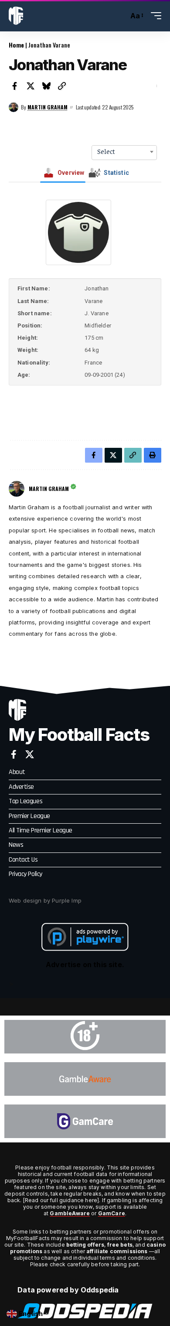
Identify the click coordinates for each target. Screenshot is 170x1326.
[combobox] (124, 152)
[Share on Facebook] (15, 86)
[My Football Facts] (16, 16)
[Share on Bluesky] (46, 86)
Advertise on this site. (85, 964)
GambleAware (70, 1213)
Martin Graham (47, 107)
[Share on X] (30, 86)
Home (16, 44)
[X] (29, 754)
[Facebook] (14, 754)
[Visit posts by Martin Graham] (13, 107)
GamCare (111, 1213)
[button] (119, 16)
